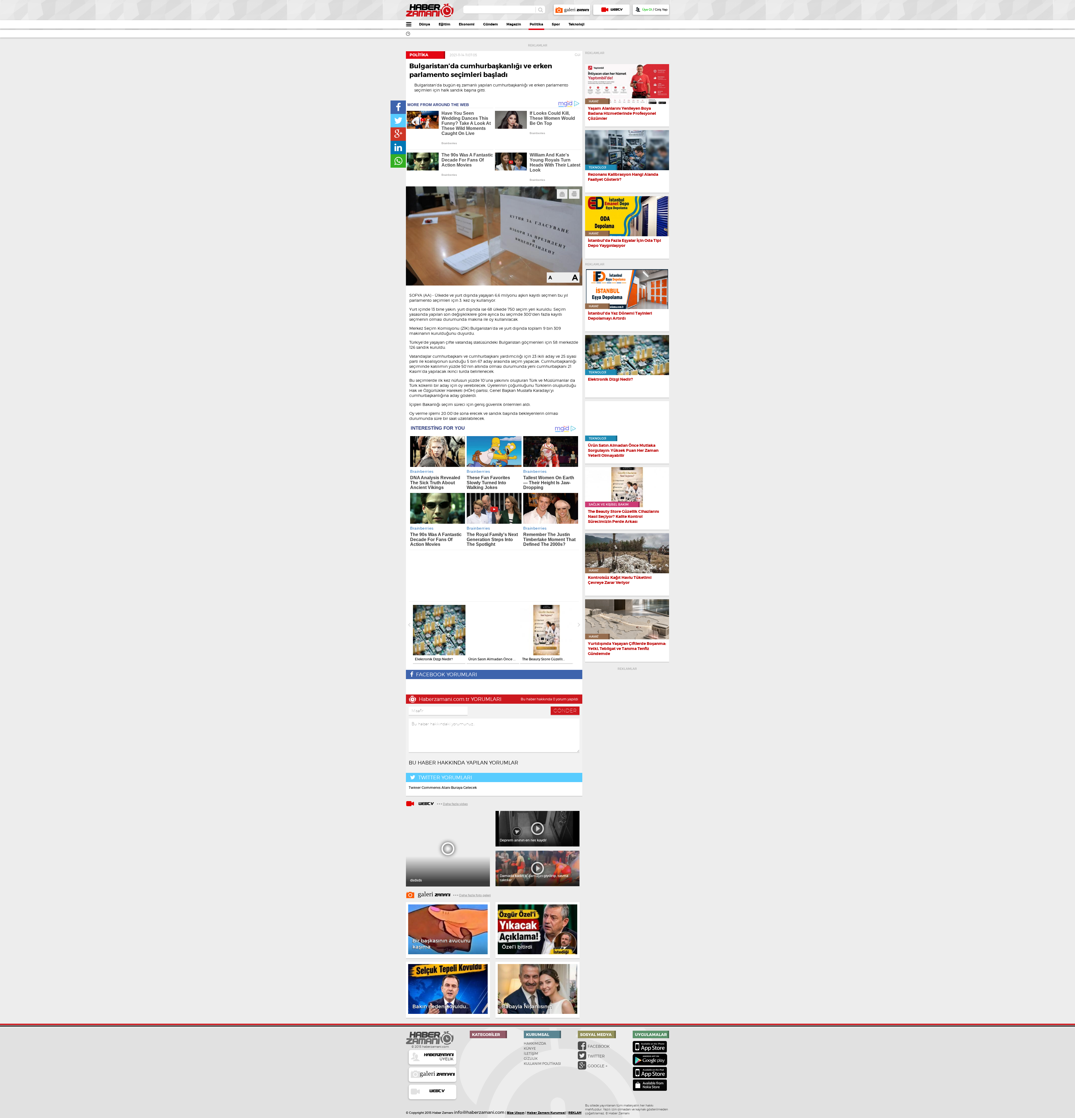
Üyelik (439, 1057)
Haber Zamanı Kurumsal (546, 1113)
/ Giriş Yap (654, 9)
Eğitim (444, 24)
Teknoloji (577, 24)
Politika (536, 24)
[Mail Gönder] (562, 194)
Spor (556, 24)
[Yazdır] (574, 194)
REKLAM (574, 1113)
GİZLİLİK (531, 1058)
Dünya (424, 24)
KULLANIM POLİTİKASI (542, 1063)
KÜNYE (530, 1048)
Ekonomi (467, 24)
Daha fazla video (455, 804)
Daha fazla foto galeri (475, 895)
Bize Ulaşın (515, 1113)
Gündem (490, 24)
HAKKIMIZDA (535, 1043)
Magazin (513, 24)
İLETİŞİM (531, 1053)
